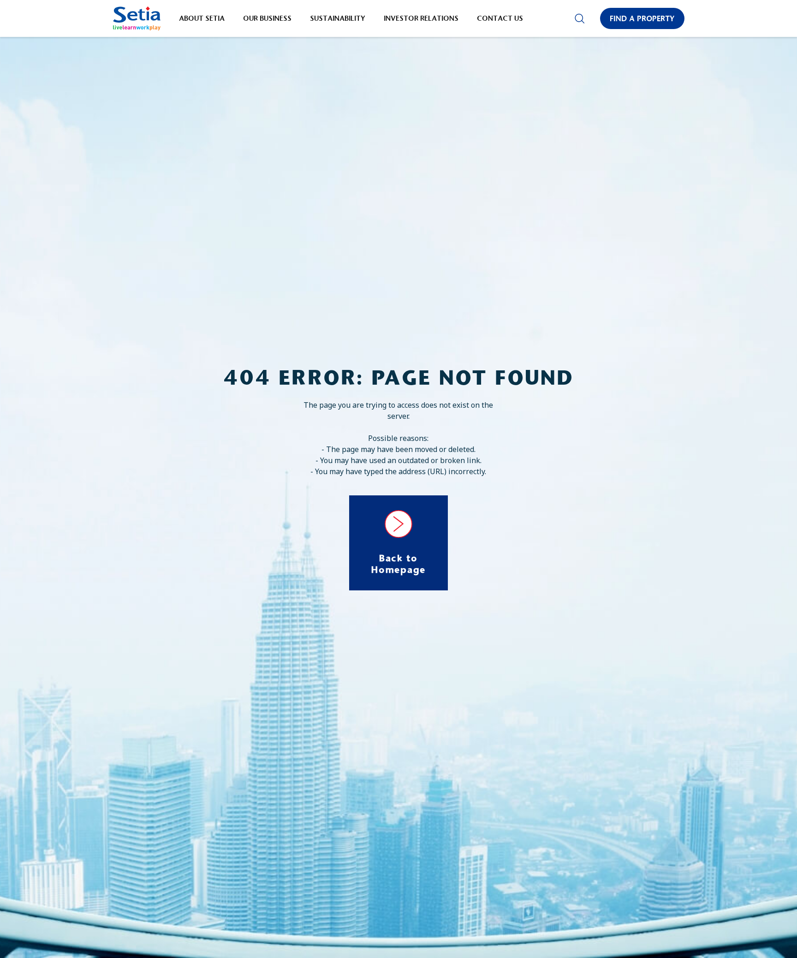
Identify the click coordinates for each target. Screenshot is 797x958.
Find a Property (642, 18)
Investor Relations (421, 18)
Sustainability (337, 18)
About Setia (202, 18)
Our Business (267, 18)
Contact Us (500, 18)
